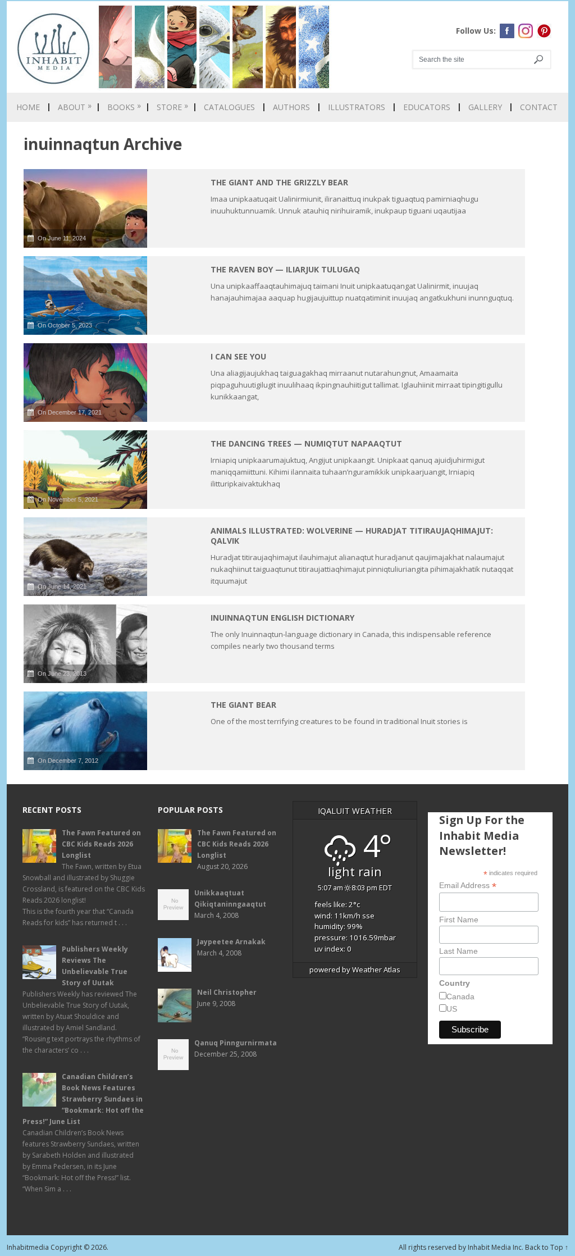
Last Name (458, 950)
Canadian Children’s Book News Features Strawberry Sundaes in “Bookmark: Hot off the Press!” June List (83, 1099)
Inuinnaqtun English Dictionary (282, 617)
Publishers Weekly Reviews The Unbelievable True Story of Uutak (95, 965)
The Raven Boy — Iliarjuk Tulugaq (285, 269)
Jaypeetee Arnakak (231, 941)
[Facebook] (507, 31)
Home (28, 107)
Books (124, 107)
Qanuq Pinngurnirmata (235, 1043)
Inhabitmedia (28, 1247)
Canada (460, 996)
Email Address (467, 885)
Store (172, 107)
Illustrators (356, 107)
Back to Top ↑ (546, 1247)
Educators (426, 107)
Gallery (485, 107)
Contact (539, 107)
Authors (291, 107)
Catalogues (229, 107)
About (75, 107)
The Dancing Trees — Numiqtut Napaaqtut (306, 443)
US (451, 1008)
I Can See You (238, 356)
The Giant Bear (243, 704)
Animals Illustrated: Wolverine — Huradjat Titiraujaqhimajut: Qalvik (352, 535)
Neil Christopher (227, 992)
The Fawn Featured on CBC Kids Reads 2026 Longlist (101, 844)
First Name (458, 919)
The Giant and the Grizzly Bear (279, 182)
